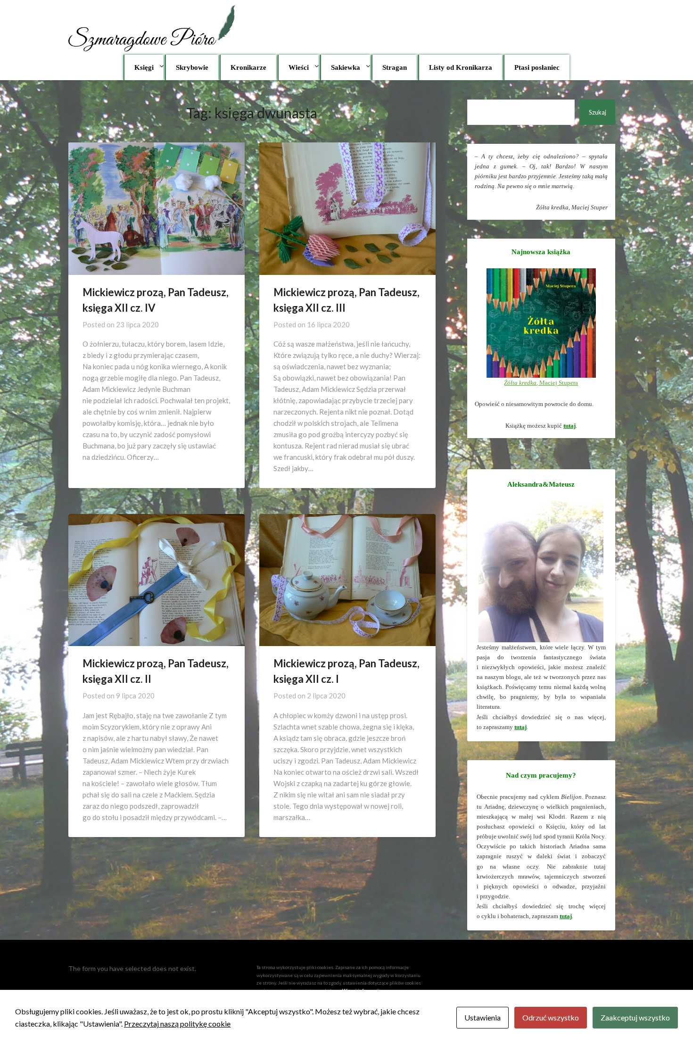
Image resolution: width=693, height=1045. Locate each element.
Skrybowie (192, 67)
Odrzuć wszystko (550, 1017)
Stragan (394, 67)
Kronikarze (248, 67)
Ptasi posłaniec (537, 67)
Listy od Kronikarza (460, 67)
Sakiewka (345, 67)
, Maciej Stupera (541, 382)
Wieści (299, 67)
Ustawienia (482, 1017)
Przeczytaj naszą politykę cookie (177, 1023)
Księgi (144, 67)
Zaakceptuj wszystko (635, 1017)
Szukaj (597, 112)
